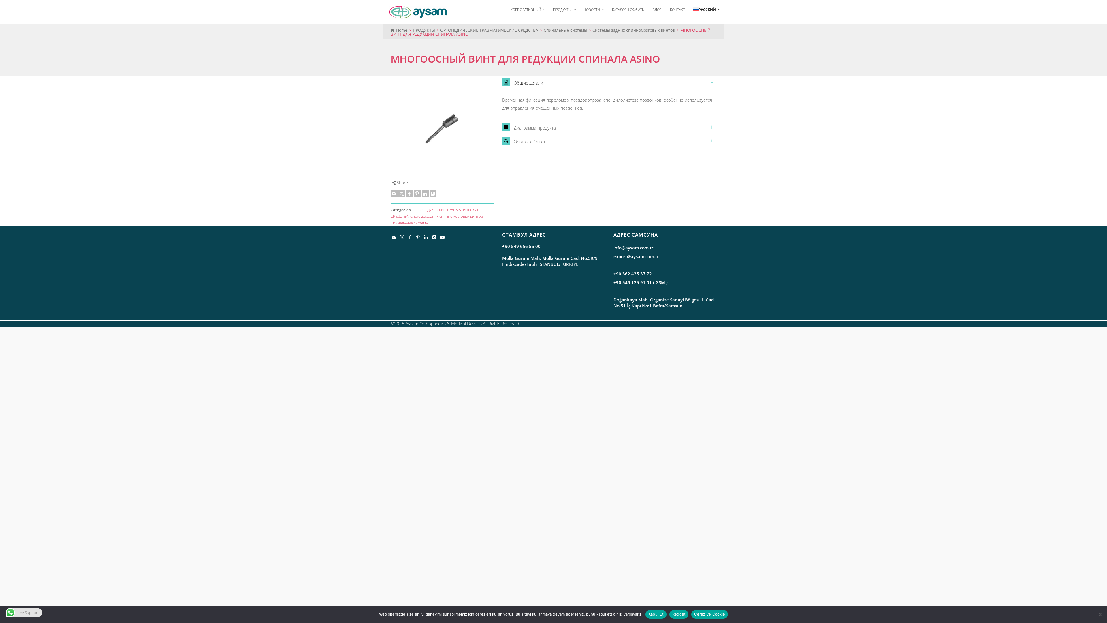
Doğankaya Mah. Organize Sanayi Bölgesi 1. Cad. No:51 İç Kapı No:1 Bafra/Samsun (664, 303)
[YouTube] (442, 237)
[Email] (394, 193)
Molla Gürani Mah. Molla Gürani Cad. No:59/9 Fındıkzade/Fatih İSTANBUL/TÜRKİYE (550, 261)
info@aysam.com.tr (633, 248)
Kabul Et (656, 614)
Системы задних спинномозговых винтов (446, 216)
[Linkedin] (425, 193)
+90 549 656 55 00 (521, 246)
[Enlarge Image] (442, 127)
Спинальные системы (409, 223)
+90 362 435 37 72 (632, 274)
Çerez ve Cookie (709, 614)
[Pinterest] (417, 193)
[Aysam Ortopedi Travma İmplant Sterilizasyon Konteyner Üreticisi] (418, 12)
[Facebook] (409, 193)
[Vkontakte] (433, 193)
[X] (401, 193)
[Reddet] (1100, 614)
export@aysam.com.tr (636, 256)
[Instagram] (434, 237)
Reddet (679, 614)
